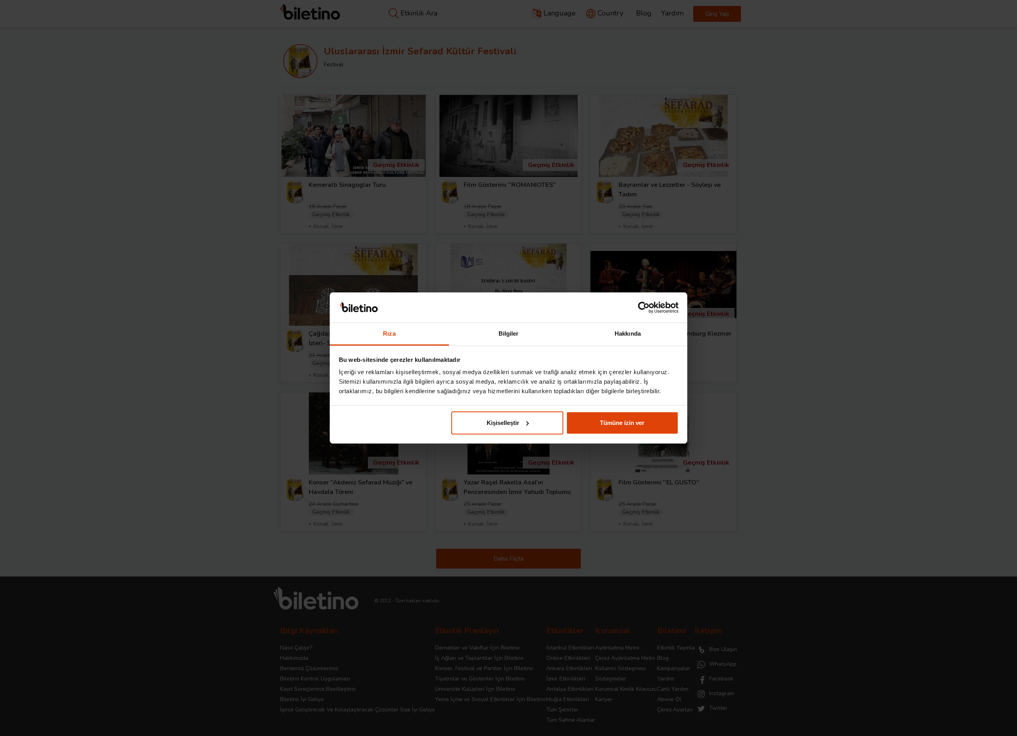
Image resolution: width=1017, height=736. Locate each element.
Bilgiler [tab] (509, 333)
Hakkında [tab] (628, 333)
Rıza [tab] (389, 333)
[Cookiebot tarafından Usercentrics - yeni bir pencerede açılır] (644, 307)
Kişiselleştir (503, 422)
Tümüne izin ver (622, 422)
